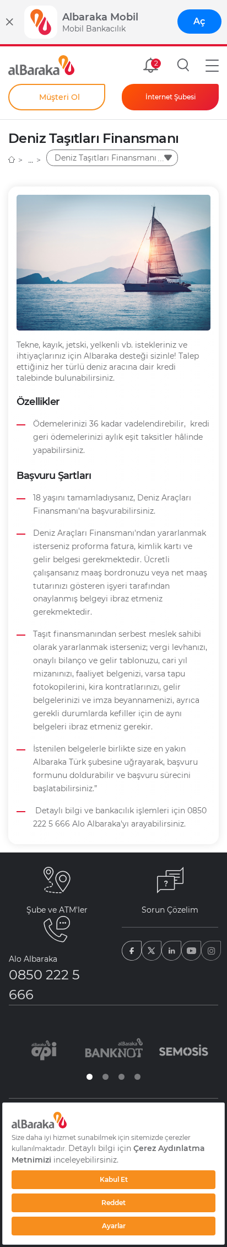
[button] (212, 65)
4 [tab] (137, 1077)
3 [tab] (121, 1077)
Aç (199, 21)
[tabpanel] (44, 1050)
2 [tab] (105, 1077)
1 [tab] (90, 1077)
